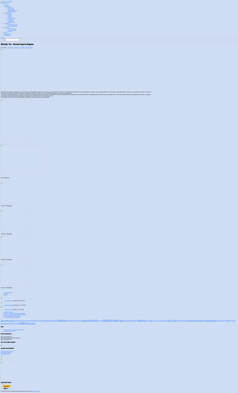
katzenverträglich (130, 321)
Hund (79, 321)
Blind (15, 321)
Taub (16, 323)
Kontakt (10, 31)
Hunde (10, 17)
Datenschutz (7, 34)
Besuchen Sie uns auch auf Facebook (14, 329)
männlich (141, 320)
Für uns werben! (12, 30)
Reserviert (10, 19)
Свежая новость (9, 300)
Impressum (7, 35)
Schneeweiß (191, 321)
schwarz (200, 321)
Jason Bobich (36, 391)
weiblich (23, 323)
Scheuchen (180, 321)
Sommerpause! (9, 309)
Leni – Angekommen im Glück (12, 317)
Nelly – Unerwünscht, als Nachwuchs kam (15, 314)
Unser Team (11, 9)
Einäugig (52, 321)
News (5, 32)
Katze (121, 320)
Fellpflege (61, 320)
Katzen (10, 15)
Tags (5, 295)
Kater (115, 320)
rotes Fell (171, 320)
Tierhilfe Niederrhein (9, 331)
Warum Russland (12, 10)
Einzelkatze (45, 321)
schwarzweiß (210, 320)
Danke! (28, 321)
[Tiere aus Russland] (6, 1)
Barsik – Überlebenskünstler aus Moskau (14, 313)
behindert (9, 321)
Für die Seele (11, 11)
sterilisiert (11, 323)
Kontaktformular (5, 3)
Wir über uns (7, 6)
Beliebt (6, 293)
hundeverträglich (89, 320)
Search (2, 37)
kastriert (107, 320)
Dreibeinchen (35, 321)
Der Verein (11, 8)
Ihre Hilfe (6, 27)
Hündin (100, 321)
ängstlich (31, 323)
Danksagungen (12, 28)
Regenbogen (11, 22)
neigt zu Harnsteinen (160, 321)
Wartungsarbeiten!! (10, 305)
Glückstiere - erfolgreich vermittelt (15, 47)
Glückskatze (71, 321)
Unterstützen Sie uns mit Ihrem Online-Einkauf (7, 353)
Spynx (6, 323)
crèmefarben (22, 321)
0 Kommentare (29, 47)
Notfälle (10, 14)
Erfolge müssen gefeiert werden (12, 316)
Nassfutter (149, 321)
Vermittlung (7, 23)
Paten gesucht (11, 18)
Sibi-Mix (228, 321)
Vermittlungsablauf (13, 24)
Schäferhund (220, 321)
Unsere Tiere (7, 13)
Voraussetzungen (12, 26)
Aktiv (3, 321)
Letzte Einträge (8, 292)
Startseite (6, 5)
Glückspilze (11, 21)
